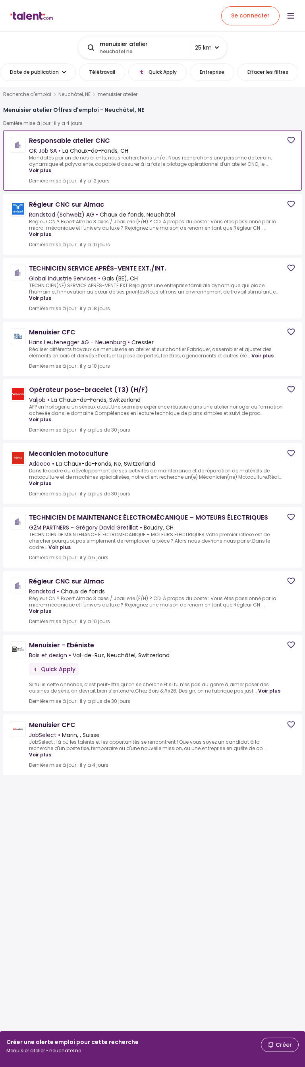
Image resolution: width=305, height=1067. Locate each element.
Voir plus (40, 170)
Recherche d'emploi (27, 94)
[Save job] (291, 140)
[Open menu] (290, 16)
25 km (203, 48)
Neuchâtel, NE (74, 94)
